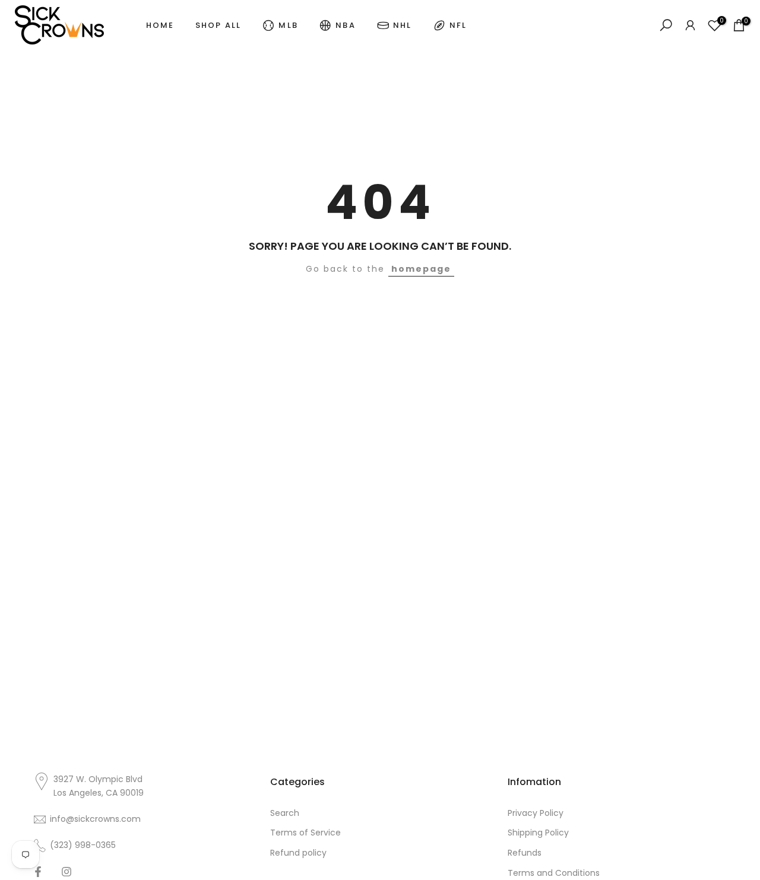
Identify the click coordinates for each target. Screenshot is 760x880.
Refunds (525, 853)
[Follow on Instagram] (66, 872)
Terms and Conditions (554, 873)
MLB (288, 25)
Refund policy (298, 853)
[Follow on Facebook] (38, 872)
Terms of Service (305, 832)
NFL (458, 25)
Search (284, 813)
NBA (345, 25)
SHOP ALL (218, 25)
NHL (402, 25)
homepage (421, 269)
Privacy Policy (535, 813)
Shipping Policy (538, 832)
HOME (160, 25)
